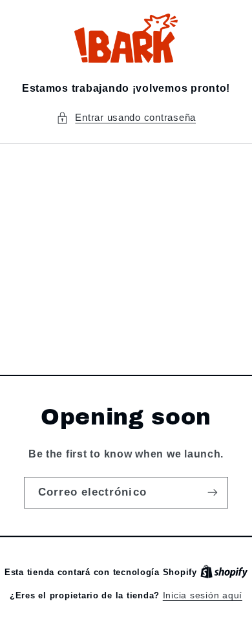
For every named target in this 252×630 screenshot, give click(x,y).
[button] (126, 118)
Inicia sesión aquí (202, 595)
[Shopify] (224, 572)
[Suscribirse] (212, 493)
